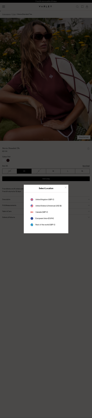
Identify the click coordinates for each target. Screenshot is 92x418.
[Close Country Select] (66, 187)
